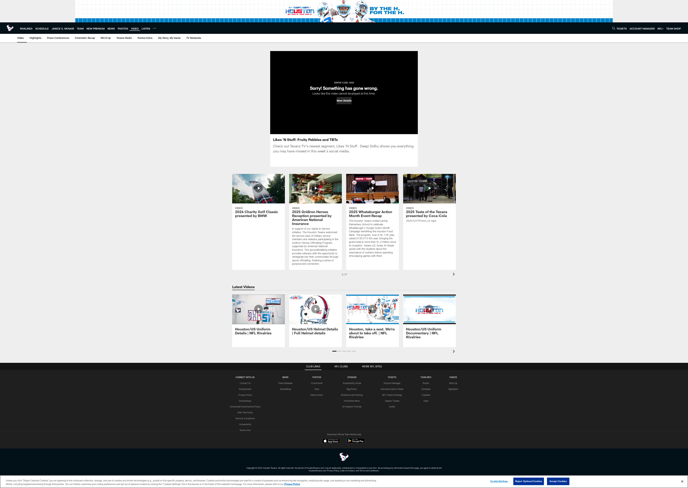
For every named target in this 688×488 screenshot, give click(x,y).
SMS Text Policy (245, 412)
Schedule (425, 389)
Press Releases (285, 383)
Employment (245, 389)
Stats (425, 401)
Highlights (453, 389)
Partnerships (245, 401)
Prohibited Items (352, 401)
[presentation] (454, 275)
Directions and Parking (352, 395)
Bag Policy (352, 389)
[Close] (682, 481)
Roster (426, 383)
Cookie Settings (499, 481)
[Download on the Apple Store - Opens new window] (331, 441)
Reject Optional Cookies (528, 481)
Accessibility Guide (352, 383)
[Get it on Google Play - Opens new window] (356, 442)
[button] (344, 100)
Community (317, 383)
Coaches (426, 395)
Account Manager (392, 383)
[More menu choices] (154, 28)
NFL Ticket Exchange (392, 395)
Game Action (316, 395)
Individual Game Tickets (392, 389)
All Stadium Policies (352, 406)
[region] (344, 481)
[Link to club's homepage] (10, 28)
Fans (317, 389)
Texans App (245, 430)
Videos (453, 377)
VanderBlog (285, 389)
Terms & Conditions (245, 418)
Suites (392, 406)
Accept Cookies (558, 481)
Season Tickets (392, 401)
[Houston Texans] (344, 457)
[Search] (613, 28)
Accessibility (245, 424)
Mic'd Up (453, 383)
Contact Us (245, 383)
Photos (316, 377)
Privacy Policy (245, 395)
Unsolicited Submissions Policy (245, 406)
